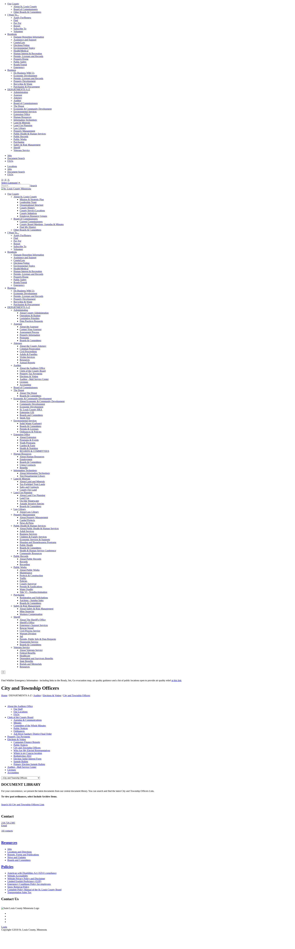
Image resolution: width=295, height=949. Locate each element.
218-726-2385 (8, 823)
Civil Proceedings (28, 351)
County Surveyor (28, 583)
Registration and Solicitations (34, 597)
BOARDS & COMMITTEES (34, 451)
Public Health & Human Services (30, 133)
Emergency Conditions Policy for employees (29, 884)
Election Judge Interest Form (27, 758)
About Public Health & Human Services (39, 528)
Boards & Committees (30, 340)
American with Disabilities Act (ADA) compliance (32, 873)
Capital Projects (27, 520)
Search (33, 185)
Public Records (21, 136)
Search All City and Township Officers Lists (22, 804)
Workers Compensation (31, 614)
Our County (13, 3)
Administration (21, 92)
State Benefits (26, 661)
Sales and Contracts (29, 487)
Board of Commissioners (26, 9)
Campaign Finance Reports (27, 742)
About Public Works (29, 570)
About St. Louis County (25, 6)
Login (4, 927)
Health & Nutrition (29, 448)
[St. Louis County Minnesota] (16, 188)
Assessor (18, 95)
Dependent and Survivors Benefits (36, 658)
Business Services (28, 534)
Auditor (17, 100)
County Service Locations (32, 210)
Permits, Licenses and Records (28, 56)
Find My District (28, 227)
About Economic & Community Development (42, 401)
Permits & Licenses (29, 429)
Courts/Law (19, 42)
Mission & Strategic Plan (32, 199)
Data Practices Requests (31, 321)
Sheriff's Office (27, 622)
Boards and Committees (31, 415)
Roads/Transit (20, 64)
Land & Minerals (22, 122)
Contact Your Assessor (30, 329)
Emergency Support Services (34, 625)
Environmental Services (25, 111)
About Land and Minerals (32, 481)
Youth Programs (27, 442)
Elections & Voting (29, 376)
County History (27, 207)
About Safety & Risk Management (36, 608)
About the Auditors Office (32, 368)
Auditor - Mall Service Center (34, 379)
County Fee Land (28, 489)
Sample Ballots (21, 761)
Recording (25, 564)
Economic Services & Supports (35, 539)
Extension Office (22, 114)
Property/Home (21, 59)
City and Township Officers (27, 747)
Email (4, 825)
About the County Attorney (33, 346)
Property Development (24, 81)
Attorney (18, 97)
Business (11, 70)
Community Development (32, 404)
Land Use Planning (23, 125)
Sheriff (17, 147)
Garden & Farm (27, 445)
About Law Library (29, 512)
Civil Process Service (30, 630)
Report (17, 26)
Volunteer (18, 31)
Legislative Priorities (29, 318)
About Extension (28, 437)
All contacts (7, 830)
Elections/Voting (22, 45)
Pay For (17, 23)
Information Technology (25, 120)
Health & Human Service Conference (38, 550)
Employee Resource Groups (33, 216)
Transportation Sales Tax (19, 892)
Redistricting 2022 (22, 756)
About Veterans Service (31, 650)
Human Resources (22, 117)
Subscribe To (20, 28)
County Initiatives (28, 213)
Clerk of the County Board (33, 371)
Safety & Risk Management (27, 144)
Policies (23, 581)
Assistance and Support (25, 39)
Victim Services (27, 357)
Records (24, 561)
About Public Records (30, 559)
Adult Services (27, 531)
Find (16, 20)
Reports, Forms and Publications (23, 854)
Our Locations (21, 711)
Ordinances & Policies (30, 431)
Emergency (19, 67)
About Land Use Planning (32, 495)
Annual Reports (27, 362)
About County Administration (34, 313)
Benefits (24, 467)
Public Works (20, 139)
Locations (12, 166)
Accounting (25, 384)
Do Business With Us (24, 73)
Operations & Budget (30, 315)
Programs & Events (29, 440)
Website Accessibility (17, 875)
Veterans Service (22, 150)
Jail (21, 636)
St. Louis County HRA (31, 409)
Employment (26, 459)
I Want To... (13, 15)
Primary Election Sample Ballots (29, 764)
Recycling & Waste (23, 84)
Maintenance (26, 572)
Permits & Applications (31, 586)
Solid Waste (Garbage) (31, 423)
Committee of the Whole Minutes (30, 725)
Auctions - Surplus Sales (31, 600)
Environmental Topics (24, 48)
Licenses (24, 382)
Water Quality (26, 589)
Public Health (26, 545)
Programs (24, 337)
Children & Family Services (33, 536)
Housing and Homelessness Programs (38, 542)
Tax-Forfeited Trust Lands (32, 484)
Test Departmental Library (32, 476)
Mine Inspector (27, 611)
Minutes (17, 723)
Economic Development (25, 75)
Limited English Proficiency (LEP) (24, 881)
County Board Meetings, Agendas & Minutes (42, 224)
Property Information (30, 335)
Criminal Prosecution (30, 348)
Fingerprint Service (29, 642)
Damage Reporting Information (29, 37)
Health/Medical (21, 50)
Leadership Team (28, 202)
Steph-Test (25, 418)
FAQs (10, 161)
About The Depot (28, 393)
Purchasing (19, 142)
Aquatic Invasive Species (32, 503)
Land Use (24, 498)
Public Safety (20, 62)
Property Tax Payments (31, 373)
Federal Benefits (27, 653)
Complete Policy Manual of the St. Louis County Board (34, 889)
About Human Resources (32, 456)
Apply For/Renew (22, 17)
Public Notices (21, 728)
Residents (12, 34)
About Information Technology (35, 473)
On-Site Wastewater (29, 501)
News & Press (26, 523)
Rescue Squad (26, 628)
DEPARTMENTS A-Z (18, 89)
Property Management (24, 131)
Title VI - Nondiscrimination (33, 592)
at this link (176, 680)
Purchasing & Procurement (27, 86)
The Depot (19, 106)
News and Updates (16, 857)
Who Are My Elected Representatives (32, 750)
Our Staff (18, 709)
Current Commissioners (31, 221)
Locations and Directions (19, 852)
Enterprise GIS (27, 412)
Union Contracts (28, 465)
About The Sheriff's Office (33, 619)
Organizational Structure (31, 205)
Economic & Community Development (33, 109)
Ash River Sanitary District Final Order (33, 734)
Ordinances (19, 731)
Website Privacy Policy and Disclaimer (26, 878)
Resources (25, 360)
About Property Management (34, 517)
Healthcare (25, 655)
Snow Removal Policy (18, 887)
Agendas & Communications (28, 720)
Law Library (20, 128)
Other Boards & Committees (27, 12)
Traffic (23, 578)
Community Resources (31, 553)
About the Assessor (29, 326)
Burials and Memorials (31, 664)
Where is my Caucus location (28, 753)
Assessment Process (29, 332)
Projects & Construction (31, 575)
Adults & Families (28, 354)
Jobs (9, 155)
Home (4, 695)
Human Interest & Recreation (28, 53)
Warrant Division (28, 633)
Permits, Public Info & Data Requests (38, 639)
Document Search (16, 158)
